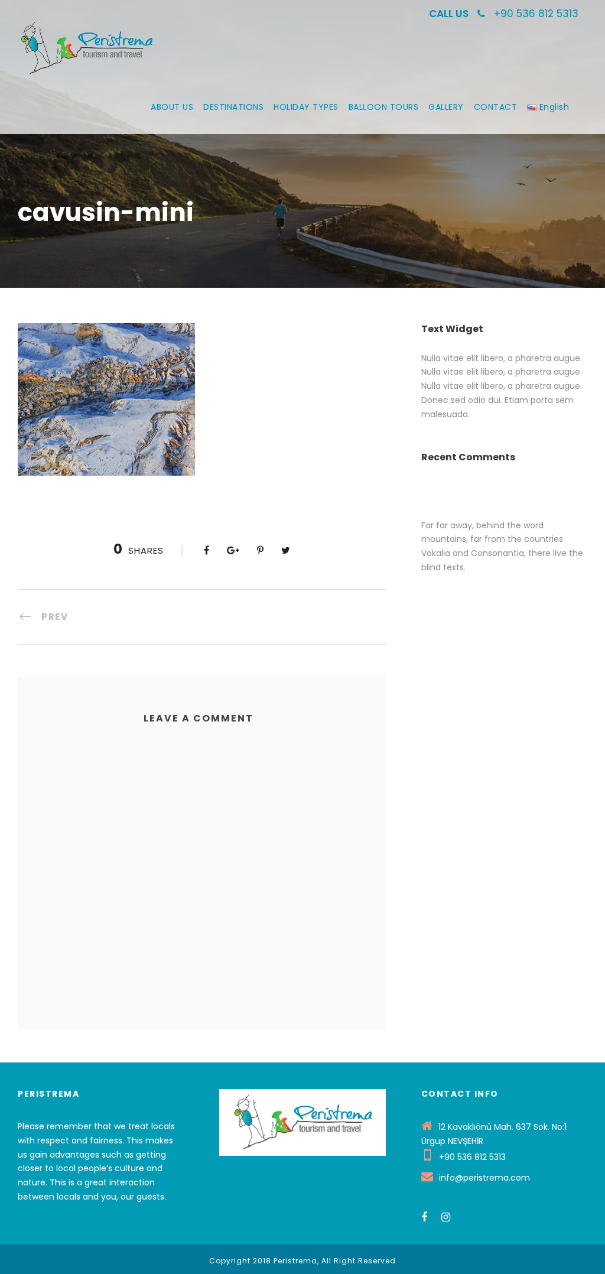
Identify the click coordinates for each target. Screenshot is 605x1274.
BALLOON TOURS (384, 107)
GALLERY (446, 107)
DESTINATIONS (233, 107)
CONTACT (496, 107)
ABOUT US (172, 107)
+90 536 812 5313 (536, 13)
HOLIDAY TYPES (306, 107)
